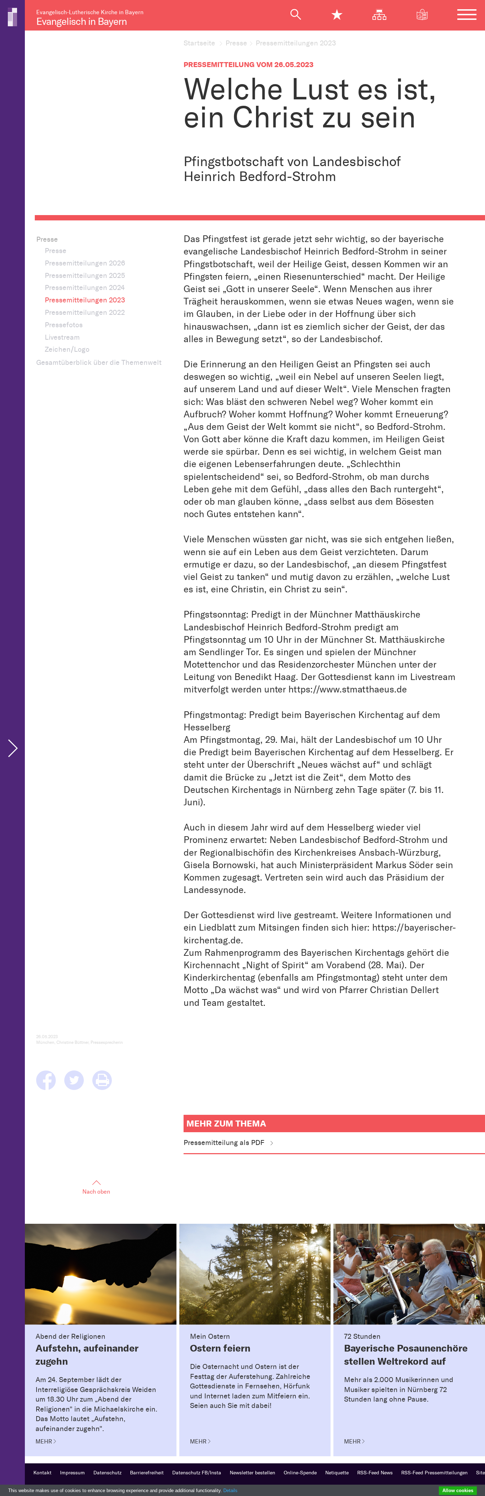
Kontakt (42, 1472)
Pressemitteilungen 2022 (85, 312)
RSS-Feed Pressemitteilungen (434, 1472)
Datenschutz (107, 1472)
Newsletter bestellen (252, 1472)
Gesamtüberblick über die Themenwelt (99, 362)
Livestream (62, 337)
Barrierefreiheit (147, 1472)
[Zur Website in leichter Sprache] (426, 14)
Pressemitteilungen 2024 (85, 287)
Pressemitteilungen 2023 (85, 300)
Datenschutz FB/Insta (196, 1472)
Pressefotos (64, 324)
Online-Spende (300, 1472)
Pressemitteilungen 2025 (85, 275)
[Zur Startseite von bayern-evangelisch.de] (12, 16)
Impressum (72, 1472)
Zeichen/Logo (67, 349)
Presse (236, 43)
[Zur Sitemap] (383, 14)
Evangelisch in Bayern (81, 21)
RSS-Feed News (375, 1472)
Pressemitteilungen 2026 (85, 263)
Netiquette (337, 1472)
